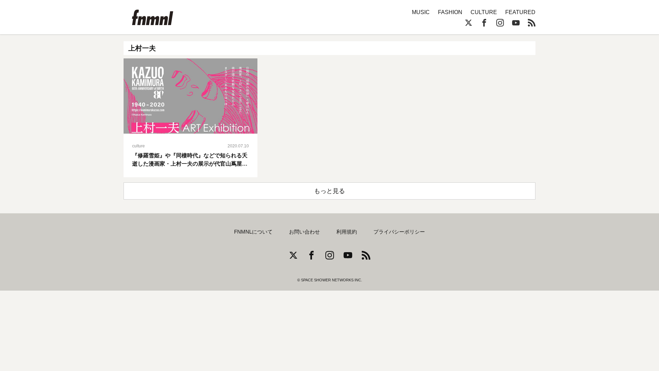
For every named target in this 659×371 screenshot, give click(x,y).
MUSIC (421, 12)
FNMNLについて (253, 232)
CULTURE (484, 12)
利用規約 (346, 232)
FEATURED (520, 12)
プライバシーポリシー (399, 232)
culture (138, 146)
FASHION (450, 12)
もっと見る (329, 191)
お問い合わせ (304, 232)
